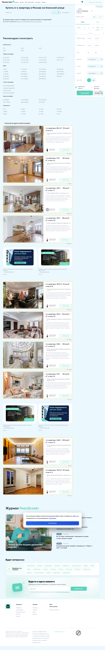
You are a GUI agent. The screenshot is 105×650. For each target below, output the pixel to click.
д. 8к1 (54, 350)
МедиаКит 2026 (37, 642)
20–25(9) (41, 113)
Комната (35, 614)
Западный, (53, 193)
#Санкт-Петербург (39, 572)
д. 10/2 (48, 134)
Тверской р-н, (60, 133)
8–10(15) (23, 111)
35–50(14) (59, 111)
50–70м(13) (24, 69)
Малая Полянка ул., (67, 319)
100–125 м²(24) (25, 60)
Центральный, (54, 133)
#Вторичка (57, 565)
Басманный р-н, (60, 475)
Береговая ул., (50, 350)
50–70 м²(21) (6, 62)
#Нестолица (69, 569)
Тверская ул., (66, 223)
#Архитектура (48, 565)
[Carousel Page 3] (28, 151)
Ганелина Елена (52, 239)
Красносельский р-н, (61, 163)
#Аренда (40, 565)
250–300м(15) (42, 76)
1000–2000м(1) (60, 74)
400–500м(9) (60, 69)
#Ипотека (45, 569)
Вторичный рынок (20, 612)
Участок (18, 616)
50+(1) (58, 113)
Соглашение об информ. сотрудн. (41, 636)
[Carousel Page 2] (19, 151)
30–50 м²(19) (6, 60)
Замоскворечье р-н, (61, 379)
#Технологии (57, 572)
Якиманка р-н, (60, 319)
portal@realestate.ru (59, 631)
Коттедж (18, 614)
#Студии (49, 572)
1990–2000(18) (24, 99)
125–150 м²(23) (25, 62)
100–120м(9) (24, 76)
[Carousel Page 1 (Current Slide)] (9, 151)
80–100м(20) (24, 74)
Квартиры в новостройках (19, 608)
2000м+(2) (59, 76)
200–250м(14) (42, 74)
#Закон (29, 569)
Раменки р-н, (58, 193)
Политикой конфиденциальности (63, 592)
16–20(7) (41, 111)
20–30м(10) (6, 76)
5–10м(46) (5, 71)
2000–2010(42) (24, 102)
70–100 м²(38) (24, 57)
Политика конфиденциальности (41, 633)
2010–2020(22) (42, 99)
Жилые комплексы (54, 609)
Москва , (49, 133)
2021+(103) (42, 102)
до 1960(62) (6, 99)
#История (53, 569)
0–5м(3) (5, 69)
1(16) (4, 109)
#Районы (29, 572)
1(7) (4, 48)
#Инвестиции (37, 569)
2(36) (4, 50)
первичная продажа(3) (8, 88)
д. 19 (50, 290)
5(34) (40, 48)
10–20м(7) (5, 74)
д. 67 (54, 380)
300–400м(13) (42, 78)
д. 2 (50, 164)
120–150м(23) (24, 78)
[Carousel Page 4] (37, 151)
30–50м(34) (6, 78)
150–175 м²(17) (43, 57)
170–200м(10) (42, 71)
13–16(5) (41, 109)
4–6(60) (5, 113)
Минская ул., (64, 193)
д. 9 (69, 223)
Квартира (35, 607)
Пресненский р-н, (61, 289)
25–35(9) (59, 109)
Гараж (34, 612)
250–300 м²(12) (60, 57)
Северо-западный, (55, 349)
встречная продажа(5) (8, 92)
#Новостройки (66, 572)
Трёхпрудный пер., (67, 133)
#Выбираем (66, 565)
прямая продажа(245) (8, 85)
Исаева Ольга (52, 209)
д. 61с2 (50, 446)
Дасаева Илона (52, 179)
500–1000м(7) (60, 71)
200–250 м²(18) (43, 62)
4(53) (22, 50)
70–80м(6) (23, 71)
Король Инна (52, 149)
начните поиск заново (35, 21)
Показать (85, 93)
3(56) (22, 48)
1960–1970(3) (6, 102)
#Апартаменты (31, 565)
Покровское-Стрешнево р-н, (65, 349)
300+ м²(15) (60, 60)
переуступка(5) (7, 90)
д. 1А (68, 193)
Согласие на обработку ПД (39, 631)
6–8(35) (23, 109)
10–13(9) (23, 113)
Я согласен (52, 523)
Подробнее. (52, 518)
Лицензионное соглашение (40, 640)
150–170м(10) (42, 69)
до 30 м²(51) (6, 57)
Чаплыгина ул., (67, 475)
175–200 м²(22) (43, 60)
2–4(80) (5, 111)
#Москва (61, 569)
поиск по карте (21, 21)
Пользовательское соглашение (41, 638)
